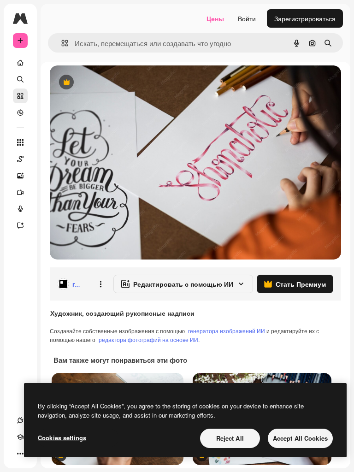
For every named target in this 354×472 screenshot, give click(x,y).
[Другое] (20, 453)
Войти (247, 18)
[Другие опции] (100, 284)
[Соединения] (20, 420)
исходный (111, 83)
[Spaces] (20, 159)
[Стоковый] (20, 95)
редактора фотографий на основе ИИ (148, 339)
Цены (215, 18)
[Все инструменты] (20, 142)
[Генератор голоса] (20, 208)
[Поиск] (20, 79)
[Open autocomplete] (61, 43)
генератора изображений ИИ (226, 331)
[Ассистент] (20, 225)
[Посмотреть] (20, 112)
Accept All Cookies (300, 438)
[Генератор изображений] (20, 175)
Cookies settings (62, 437)
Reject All (230, 438)
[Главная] (20, 62)
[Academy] (20, 437)
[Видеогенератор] (20, 192)
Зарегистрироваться (305, 18)
